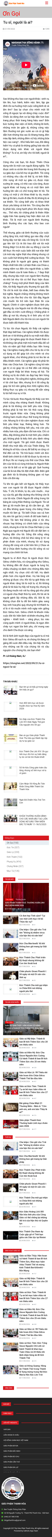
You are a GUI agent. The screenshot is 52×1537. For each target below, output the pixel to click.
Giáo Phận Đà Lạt (10, 1467)
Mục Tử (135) (13, 871)
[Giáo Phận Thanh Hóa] (13, 3)
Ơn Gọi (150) (12, 843)
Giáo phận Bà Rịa (10, 1446)
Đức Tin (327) (13, 847)
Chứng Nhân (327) (15, 866)
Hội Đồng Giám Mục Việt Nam (15, 1440)
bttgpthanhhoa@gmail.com (14, 1520)
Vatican (6, 1429)
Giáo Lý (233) (13, 852)
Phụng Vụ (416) (14, 861)
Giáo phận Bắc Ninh (11, 1451)
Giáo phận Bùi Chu (11, 1457)
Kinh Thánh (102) (14, 857)
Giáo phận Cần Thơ (11, 1462)
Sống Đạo (9, 838)
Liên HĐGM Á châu (11, 1435)
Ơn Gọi (11, 13)
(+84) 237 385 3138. (11, 1517)
